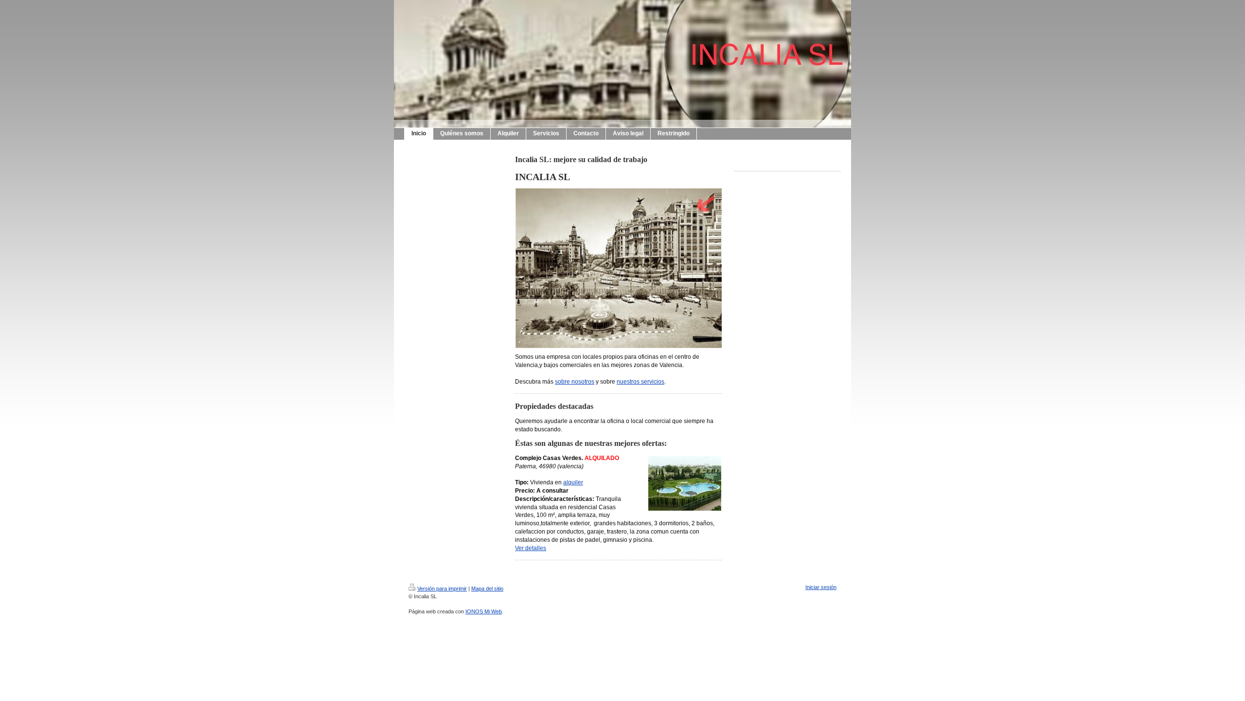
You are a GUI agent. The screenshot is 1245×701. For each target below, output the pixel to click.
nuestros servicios (640, 381)
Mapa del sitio (487, 588)
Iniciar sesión (820, 587)
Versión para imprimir (442, 588)
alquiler (573, 482)
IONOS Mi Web (483, 611)
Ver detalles (530, 548)
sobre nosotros (574, 381)
